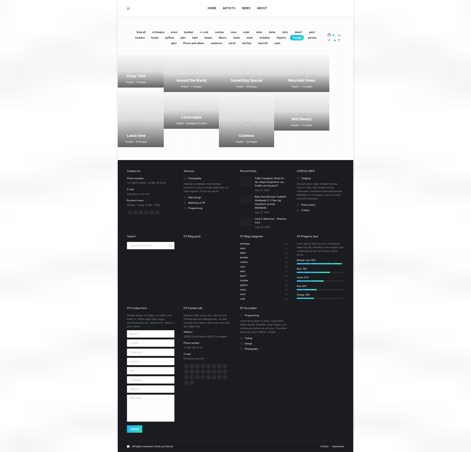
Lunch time (136, 135)
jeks (183, 37)
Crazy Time (136, 76)
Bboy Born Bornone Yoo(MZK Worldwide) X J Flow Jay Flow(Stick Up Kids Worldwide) (270, 202)
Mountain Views (301, 80)
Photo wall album (193, 43)
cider (246, 32)
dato (285, 32)
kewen (208, 37)
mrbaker (265, 37)
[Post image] (246, 181)
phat (174, 43)
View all (141, 32)
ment (250, 37)
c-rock (204, 32)
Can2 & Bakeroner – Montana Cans (270, 220)
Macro (223, 37)
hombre (140, 37)
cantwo (219, 32)
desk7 (298, 32)
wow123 (263, 43)
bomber (188, 32)
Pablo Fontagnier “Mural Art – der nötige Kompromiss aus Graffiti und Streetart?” (270, 182)
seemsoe (216, 43)
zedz (277, 43)
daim (259, 32)
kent (195, 37)
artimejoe (158, 32)
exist (312, 32)
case (233, 32)
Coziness (246, 135)
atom (174, 32)
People (297, 37)
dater (272, 32)
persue (312, 37)
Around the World (191, 80)
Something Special (246, 80)
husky (154, 37)
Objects (281, 37)
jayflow (169, 37)
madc (236, 37)
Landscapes (191, 117)
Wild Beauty (302, 119)
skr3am (246, 43)
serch (232, 43)
